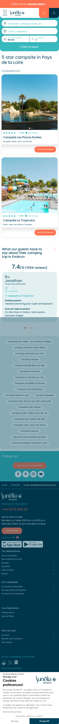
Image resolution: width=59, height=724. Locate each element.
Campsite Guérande (29, 371)
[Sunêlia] (17, 13)
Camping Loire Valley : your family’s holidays (30, 341)
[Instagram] (33, 474)
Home (4, 485)
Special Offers (8, 616)
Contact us (12, 530)
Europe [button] (5, 573)
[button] (54, 12)
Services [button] (5, 635)
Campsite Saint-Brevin (29, 407)
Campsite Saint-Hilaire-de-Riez (29, 419)
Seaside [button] (5, 563)
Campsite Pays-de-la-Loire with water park (29, 401)
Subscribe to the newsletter (29, 465)
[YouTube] (41, 474)
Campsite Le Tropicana (19, 220)
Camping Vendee (29, 359)
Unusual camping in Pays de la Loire (29, 442)
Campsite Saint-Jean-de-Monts (29, 425)
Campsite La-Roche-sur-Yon (29, 377)
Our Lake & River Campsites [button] (14, 590)
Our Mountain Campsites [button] (13, 593)
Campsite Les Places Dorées (22, 137)
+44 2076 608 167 (15, 509)
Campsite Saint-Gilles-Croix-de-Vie (29, 413)
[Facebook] (18, 474)
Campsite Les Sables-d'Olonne (29, 383)
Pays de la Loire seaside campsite (29, 437)
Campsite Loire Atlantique (30, 389)
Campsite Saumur (29, 431)
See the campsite (45, 149)
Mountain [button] (6, 566)
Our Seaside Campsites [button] (12, 586)
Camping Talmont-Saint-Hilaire (29, 347)
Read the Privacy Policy (12, 712)
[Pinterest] (25, 474)
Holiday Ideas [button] (8, 612)
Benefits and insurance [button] (12, 638)
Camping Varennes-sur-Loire (29, 353)
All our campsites (9, 555)
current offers (36, 4)
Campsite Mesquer (44, 395)
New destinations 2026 (12, 559)
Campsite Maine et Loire (17, 395)
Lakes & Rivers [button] (8, 570)
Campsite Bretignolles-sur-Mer (29, 365)
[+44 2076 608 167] (44, 12)
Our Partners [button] (7, 642)
